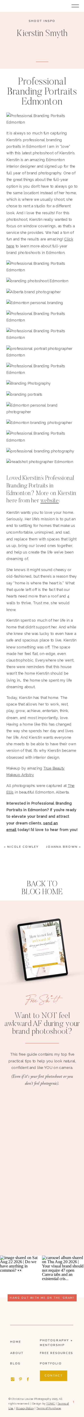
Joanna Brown (62, 847)
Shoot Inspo (42, 21)
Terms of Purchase (48, 1408)
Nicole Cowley (23, 847)
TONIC (50, 1403)
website (49, 501)
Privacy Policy (25, 1408)
